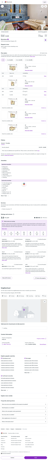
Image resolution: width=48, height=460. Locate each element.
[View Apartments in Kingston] (2, 6)
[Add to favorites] (42, 6)
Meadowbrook (18, 429)
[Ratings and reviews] (13, 214)
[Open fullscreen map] (44, 301)
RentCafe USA (14, 438)
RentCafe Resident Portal (16, 444)
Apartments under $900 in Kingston (31, 365)
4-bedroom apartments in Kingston (7, 369)
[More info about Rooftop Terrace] (10, 192)
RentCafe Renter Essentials (16, 440)
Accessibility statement (29, 444)
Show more (4, 228)
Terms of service (28, 438)
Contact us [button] (43, 107)
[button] (24, 17)
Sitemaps (2, 448)
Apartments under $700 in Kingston (31, 360)
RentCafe (3, 429)
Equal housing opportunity (6, 453)
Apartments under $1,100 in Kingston (31, 369)
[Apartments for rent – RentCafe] (8, 2)
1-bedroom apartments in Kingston (7, 362)
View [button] (45, 76)
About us (2, 438)
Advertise (3, 446)
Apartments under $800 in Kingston (31, 362)
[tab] (10, 60)
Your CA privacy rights (29, 442)
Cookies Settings (28, 446)
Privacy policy (27, 440)
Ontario (7, 429)
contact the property (8, 155)
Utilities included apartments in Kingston (8, 380)
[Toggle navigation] (2, 2)
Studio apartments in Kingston (6, 360)
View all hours (43, 344)
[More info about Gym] (5, 190)
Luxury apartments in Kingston (6, 382)
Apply (35, 457)
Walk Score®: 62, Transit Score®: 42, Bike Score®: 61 (13, 323)
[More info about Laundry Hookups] (10, 175)
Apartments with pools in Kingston (7, 387)
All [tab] (3, 60)
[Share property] (45, 6)
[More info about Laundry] (6, 189)
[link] (44, 2)
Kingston (12, 429)
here (38, 150)
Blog (2, 444)
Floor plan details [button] (29, 70)
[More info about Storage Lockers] (10, 193)
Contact (12, 457)
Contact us (3, 440)
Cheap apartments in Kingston (6, 385)
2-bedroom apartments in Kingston (7, 365)
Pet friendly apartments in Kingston (7, 378)
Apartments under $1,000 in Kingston (31, 367)
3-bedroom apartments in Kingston (7, 367)
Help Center (3, 442)
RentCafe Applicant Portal (16, 442)
